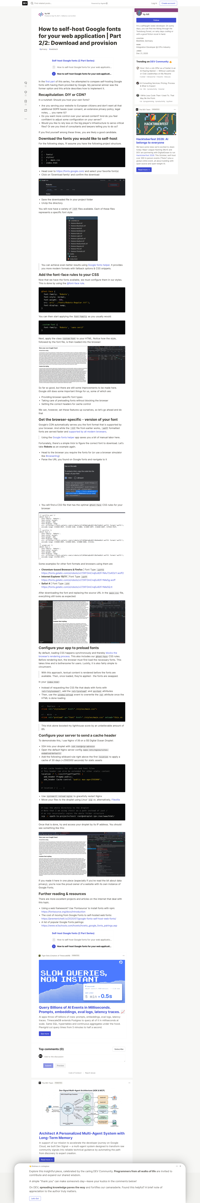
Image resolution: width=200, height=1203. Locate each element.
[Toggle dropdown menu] (123, 956)
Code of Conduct (75, 1073)
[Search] (32, 3)
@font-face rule (75, 283)
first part (50, 81)
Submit (48, 1065)
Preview (60, 1065)
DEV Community (159, 61)
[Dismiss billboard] (180, 1166)
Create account (168, 3)
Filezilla (116, 799)
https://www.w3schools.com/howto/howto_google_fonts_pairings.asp (79, 925)
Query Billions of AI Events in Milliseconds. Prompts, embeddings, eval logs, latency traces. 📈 (82, 1009)
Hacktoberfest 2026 (145, 155)
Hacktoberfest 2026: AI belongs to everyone (152, 140)
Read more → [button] (47, 1159)
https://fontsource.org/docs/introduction (63, 911)
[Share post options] (25, 119)
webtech (53, 49)
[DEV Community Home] (25, 3)
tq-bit (47, 13)
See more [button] (45, 1034)
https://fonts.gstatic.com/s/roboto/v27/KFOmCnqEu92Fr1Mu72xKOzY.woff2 (82, 573)
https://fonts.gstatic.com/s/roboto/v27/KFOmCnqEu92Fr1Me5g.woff (78, 580)
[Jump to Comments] (25, 93)
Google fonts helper (99, 265)
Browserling (52, 456)
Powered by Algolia (98, 3)
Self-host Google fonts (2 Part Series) (73, 60)
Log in (154, 3)
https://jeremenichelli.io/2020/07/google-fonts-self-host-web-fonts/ (78, 918)
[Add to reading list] (25, 102)
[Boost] (25, 110)
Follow (156, 20)
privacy (43, 49)
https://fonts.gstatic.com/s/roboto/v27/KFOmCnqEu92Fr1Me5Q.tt (76, 587)
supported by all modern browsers (87, 431)
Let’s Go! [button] (35, 1198)
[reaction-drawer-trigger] (26, 84)
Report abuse (90, 1073)
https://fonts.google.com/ (70, 171)
